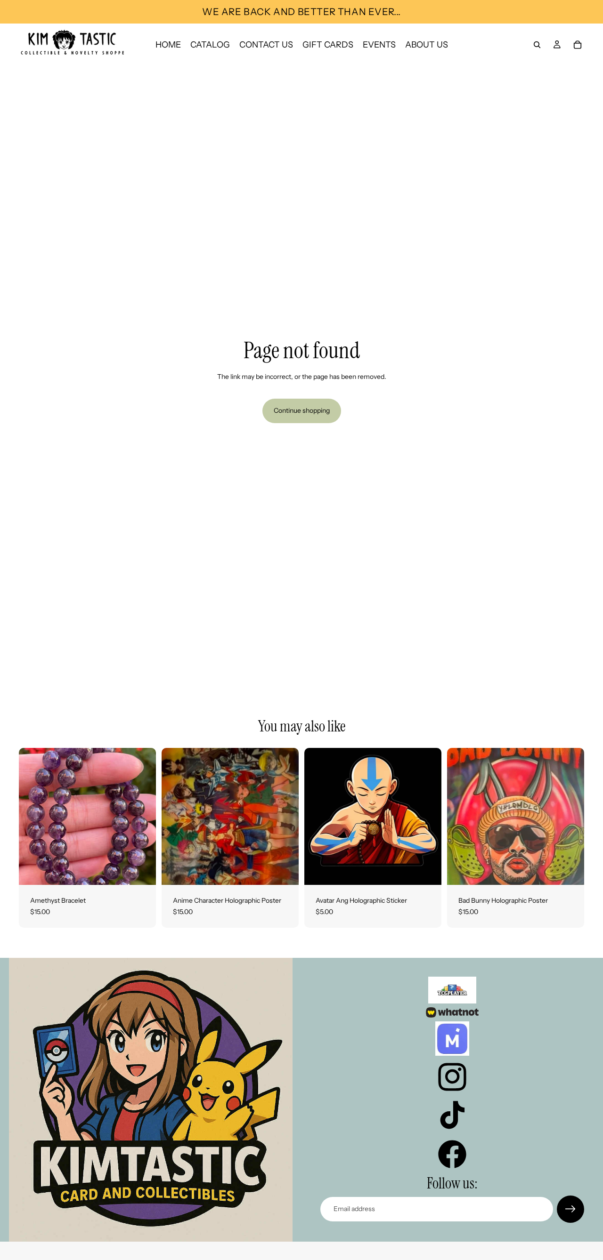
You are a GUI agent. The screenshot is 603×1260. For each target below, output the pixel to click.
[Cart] (577, 44)
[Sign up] (570, 1209)
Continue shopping (302, 410)
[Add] (141, 870)
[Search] (537, 44)
